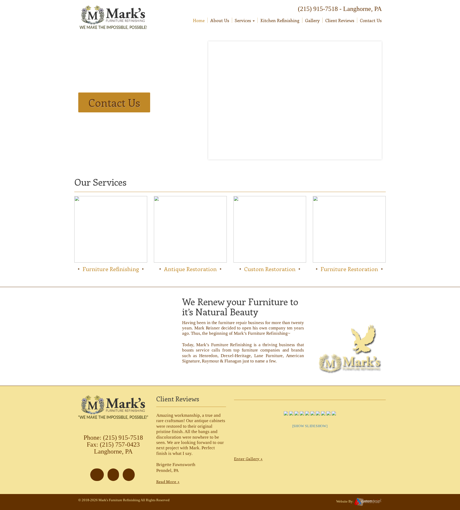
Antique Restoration (190, 268)
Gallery (312, 20)
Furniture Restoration (349, 268)
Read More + (168, 481)
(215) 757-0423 (120, 444)
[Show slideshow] (310, 426)
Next (379, 100)
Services (243, 20)
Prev (215, 101)
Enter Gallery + (248, 458)
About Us (219, 20)
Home (199, 20)
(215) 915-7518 (318, 8)
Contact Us (371, 20)
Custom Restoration (269, 268)
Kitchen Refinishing (279, 20)
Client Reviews (339, 20)
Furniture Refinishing (111, 268)
